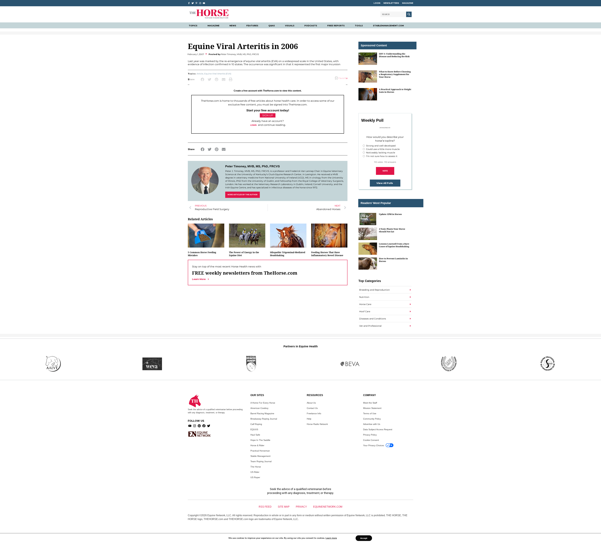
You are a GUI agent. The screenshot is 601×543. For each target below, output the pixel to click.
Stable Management (260, 456)
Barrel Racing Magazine (262, 413)
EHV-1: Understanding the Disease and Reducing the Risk (394, 55)
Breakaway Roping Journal (263, 419)
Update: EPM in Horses (390, 214)
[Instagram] (200, 3)
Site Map (284, 506)
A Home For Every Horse (262, 403)
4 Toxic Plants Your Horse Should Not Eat (392, 230)
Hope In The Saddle (260, 440)
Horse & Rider (257, 445)
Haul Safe (255, 434)
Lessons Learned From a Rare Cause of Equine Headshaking (394, 245)
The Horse (255, 466)
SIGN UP (267, 115)
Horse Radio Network (317, 424)
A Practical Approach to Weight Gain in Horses (395, 90)
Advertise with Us (371, 424)
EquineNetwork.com (327, 506)
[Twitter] (193, 3)
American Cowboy (259, 408)
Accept (363, 538)
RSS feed (265, 506)
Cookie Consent (371, 440)
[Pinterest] (199, 425)
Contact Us (312, 408)
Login (377, 3)
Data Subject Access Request (377, 429)
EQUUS (254, 429)
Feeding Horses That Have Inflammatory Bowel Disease (327, 254)
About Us (311, 403)
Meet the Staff (370, 403)
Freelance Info (314, 413)
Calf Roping (256, 424)
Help (309, 419)
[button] (202, 149)
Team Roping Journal (261, 461)
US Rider (254, 472)
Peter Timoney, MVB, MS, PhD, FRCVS (252, 166)
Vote (385, 170)
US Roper (255, 477)
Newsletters (391, 3)
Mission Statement (372, 408)
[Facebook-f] (189, 3)
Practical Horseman (260, 450)
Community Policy (372, 419)
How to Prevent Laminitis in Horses (393, 260)
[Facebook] (203, 425)
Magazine (407, 3)
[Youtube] (189, 425)
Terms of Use (369, 413)
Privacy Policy (370, 434)
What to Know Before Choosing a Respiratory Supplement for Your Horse (395, 74)
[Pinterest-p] (196, 3)
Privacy (301, 506)
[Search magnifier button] (409, 14)
